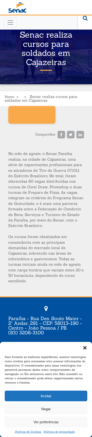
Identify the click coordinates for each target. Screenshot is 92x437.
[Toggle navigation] (10, 22)
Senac (17, 7)
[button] (85, 347)
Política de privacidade (59, 431)
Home (9, 97)
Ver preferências (46, 422)
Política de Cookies (28, 431)
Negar (46, 409)
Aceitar (46, 396)
